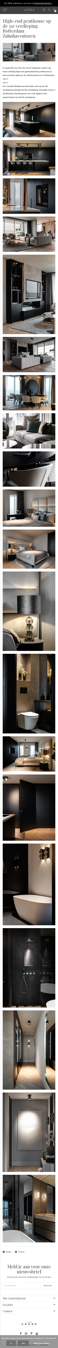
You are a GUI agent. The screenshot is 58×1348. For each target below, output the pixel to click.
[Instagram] (26, 1333)
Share (8, 1251)
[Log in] (44, 10)
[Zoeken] (49, 10)
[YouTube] (37, 1333)
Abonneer (48, 1285)
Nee (23, 1343)
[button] (5, 10)
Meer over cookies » (42, 1343)
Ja (11, 1343)
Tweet (21, 1251)
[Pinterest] (31, 1333)
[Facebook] (20, 1333)
